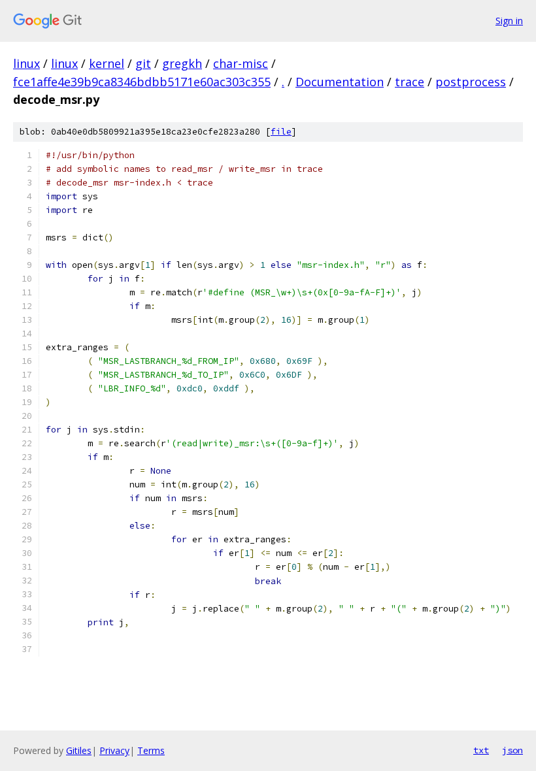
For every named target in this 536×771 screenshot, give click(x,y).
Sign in (509, 20)
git (143, 63)
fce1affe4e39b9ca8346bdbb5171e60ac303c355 (142, 82)
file (281, 131)
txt (481, 750)
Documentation (339, 82)
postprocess (470, 82)
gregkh (182, 63)
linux (26, 63)
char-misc (240, 63)
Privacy (114, 750)
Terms (151, 750)
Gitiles (79, 750)
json (512, 750)
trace (409, 82)
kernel (106, 63)
